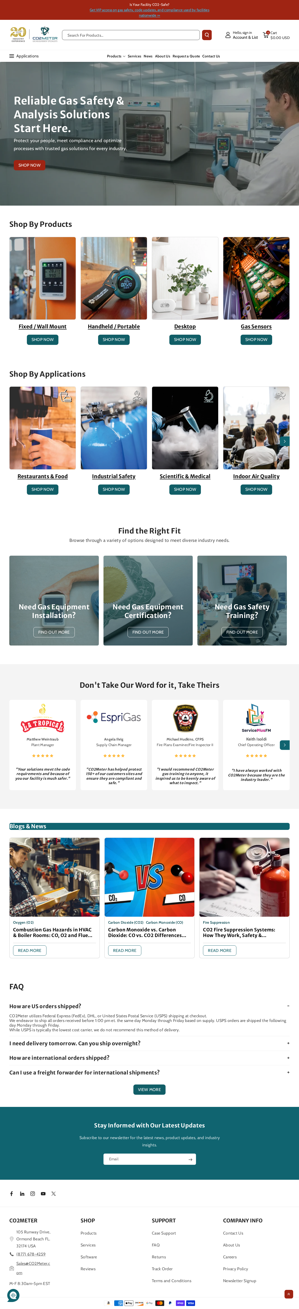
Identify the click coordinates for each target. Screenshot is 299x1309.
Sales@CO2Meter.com (33, 1268)
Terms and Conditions (171, 1280)
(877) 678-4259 (31, 1254)
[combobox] (130, 35)
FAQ (156, 1244)
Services (88, 1244)
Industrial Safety (113, 476)
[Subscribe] (190, 1159)
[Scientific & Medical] (185, 428)
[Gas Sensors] (256, 278)
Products (114, 56)
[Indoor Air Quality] (256, 428)
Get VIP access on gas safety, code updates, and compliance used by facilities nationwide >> (149, 13)
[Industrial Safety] (114, 428)
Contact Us (233, 1233)
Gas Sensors (256, 326)
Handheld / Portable (114, 326)
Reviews (88, 1268)
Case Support (164, 1233)
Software (89, 1256)
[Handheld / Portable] (114, 278)
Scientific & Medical (185, 476)
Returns (159, 1256)
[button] (276, 35)
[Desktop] (185, 278)
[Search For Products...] (207, 35)
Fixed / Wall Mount (43, 326)
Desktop (185, 326)
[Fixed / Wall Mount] (43, 278)
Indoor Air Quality (256, 476)
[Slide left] (14, 441)
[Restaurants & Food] (43, 428)
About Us (231, 1244)
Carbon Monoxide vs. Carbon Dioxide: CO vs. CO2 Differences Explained (145, 932)
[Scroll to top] (288, 1294)
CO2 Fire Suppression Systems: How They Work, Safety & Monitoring (239, 932)
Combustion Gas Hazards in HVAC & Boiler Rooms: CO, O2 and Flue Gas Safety (52, 932)
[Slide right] (285, 441)
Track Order (162, 1268)
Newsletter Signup (239, 1280)
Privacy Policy (235, 1268)
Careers (230, 1256)
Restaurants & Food (43, 476)
